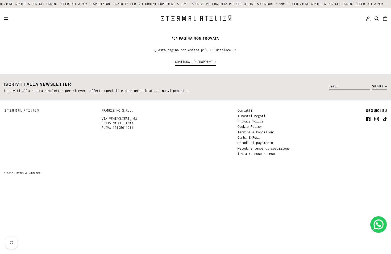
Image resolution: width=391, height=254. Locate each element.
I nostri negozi (251, 116)
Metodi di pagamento (255, 143)
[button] (376, 18)
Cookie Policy (250, 127)
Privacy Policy (251, 121)
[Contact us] (378, 224)
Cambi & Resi (249, 137)
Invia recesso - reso (256, 154)
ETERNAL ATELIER (28, 173)
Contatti (245, 110)
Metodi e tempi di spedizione (264, 148)
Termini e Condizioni (256, 132)
